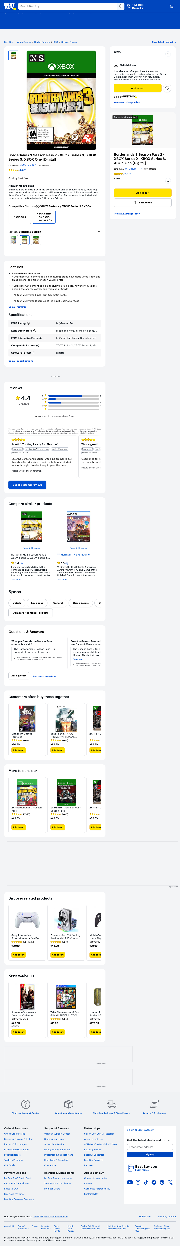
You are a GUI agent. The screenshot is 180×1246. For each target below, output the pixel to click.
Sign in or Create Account (140, 1130)
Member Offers (52, 1188)
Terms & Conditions (23, 1227)
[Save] (167, 88)
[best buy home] (10, 6)
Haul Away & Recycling (56, 1160)
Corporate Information (96, 1178)
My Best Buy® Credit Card (17, 1178)
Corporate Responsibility (97, 1188)
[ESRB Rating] (28, 323)
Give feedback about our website (50, 1216)
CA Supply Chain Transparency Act (162, 1227)
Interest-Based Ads (45, 1227)
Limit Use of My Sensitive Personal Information (118, 1227)
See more (16, 579)
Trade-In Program (13, 1160)
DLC (55, 42)
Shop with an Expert (55, 1139)
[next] (100, 217)
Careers (88, 1183)
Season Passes (69, 42)
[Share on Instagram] (138, 1182)
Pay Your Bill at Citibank (16, 1183)
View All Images (32, 548)
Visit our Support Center (57, 1133)
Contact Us (50, 1165)
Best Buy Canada (167, 1216)
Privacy (35, 1226)
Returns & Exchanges (15, 1144)
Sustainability (91, 1193)
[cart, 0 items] (171, 6)
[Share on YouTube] (130, 1182)
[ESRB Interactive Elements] (45, 338)
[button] (168, 54)
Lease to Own (11, 1188)
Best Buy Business (93, 1160)
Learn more (142, 1170)
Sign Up (150, 1154)
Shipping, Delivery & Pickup (18, 1139)
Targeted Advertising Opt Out (142, 1228)
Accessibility (9, 1226)
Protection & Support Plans (58, 1154)
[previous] (10, 217)
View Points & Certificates (57, 1183)
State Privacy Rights (57, 1228)
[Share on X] (170, 1182)
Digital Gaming (42, 42)
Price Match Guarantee (16, 1149)
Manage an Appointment (57, 1149)
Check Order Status (14, 1133)
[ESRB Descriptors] (34, 330)
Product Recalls (12, 1154)
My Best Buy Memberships (58, 1178)
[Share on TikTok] (146, 1182)
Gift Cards (9, 1165)
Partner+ (88, 1165)
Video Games (24, 42)
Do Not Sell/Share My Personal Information (91, 1227)
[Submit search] (120, 6)
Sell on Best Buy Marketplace (99, 1133)
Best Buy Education (94, 1154)
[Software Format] (34, 352)
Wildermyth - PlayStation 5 (73, 554)
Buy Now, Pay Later (14, 1193)
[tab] (16, 603)
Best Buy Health (92, 1149)
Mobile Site (144, 1216)
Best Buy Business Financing (19, 1199)
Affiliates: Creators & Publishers (100, 1144)
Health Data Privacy (71, 1228)
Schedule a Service (54, 1144)
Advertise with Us (93, 1139)
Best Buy (8, 42)
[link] (27, 485)
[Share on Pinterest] (162, 1182)
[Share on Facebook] (154, 1182)
